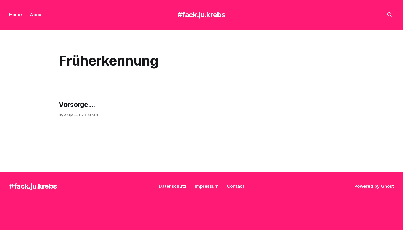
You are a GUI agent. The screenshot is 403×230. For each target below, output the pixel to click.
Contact (235, 186)
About (36, 14)
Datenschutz (172, 186)
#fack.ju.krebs (202, 14)
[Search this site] (389, 14)
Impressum (207, 186)
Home (15, 14)
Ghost (387, 186)
